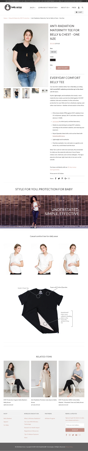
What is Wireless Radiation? (32, 418)
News (25, 437)
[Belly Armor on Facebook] (66, 435)
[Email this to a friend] (68, 178)
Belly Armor (22, 447)
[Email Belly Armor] (80, 435)
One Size (53, 52)
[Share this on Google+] (65, 178)
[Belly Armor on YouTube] (76, 435)
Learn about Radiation (48, 7)
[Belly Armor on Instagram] (70, 435)
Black (53, 60)
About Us (65, 7)
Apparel (6, 421)
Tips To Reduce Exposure (31, 434)
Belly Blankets (8, 418)
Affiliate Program (50, 418)
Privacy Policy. (69, 447)
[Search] (83, 8)
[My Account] (79, 8)
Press (74, 7)
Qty (51, 65)
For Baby (6, 425)
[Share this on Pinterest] (62, 178)
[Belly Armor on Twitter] (73, 435)
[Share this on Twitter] (58, 178)
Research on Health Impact (32, 427)
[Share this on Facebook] (55, 178)
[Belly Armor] (13, 7)
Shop (32, 7)
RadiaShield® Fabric (59, 136)
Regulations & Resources (31, 431)
